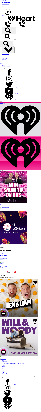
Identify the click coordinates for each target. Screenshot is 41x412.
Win (2, 5)
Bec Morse (3, 55)
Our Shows (1, 253)
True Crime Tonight (4, 58)
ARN (2, 410)
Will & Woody (3, 56)
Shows (1, 52)
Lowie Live (3, 57)
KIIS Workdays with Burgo (5, 369)
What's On (3, 6)
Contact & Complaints (4, 64)
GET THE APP (2, 278)
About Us (3, 360)
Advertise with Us (4, 7)
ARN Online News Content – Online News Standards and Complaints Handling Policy (13, 363)
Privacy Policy (3, 365)
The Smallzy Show (4, 59)
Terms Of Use (3, 366)
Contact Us (1, 62)
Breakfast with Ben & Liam (5, 4)
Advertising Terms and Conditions (6, 362)
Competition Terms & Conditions (6, 66)
